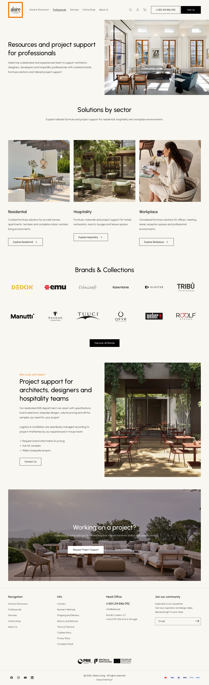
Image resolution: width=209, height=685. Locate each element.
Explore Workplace (154, 242)
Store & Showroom (18, 603)
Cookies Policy (64, 632)
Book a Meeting (123, 549)
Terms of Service (65, 627)
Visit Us (191, 9)
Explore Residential (23, 242)
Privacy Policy (63, 638)
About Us (12, 627)
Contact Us (30, 461)
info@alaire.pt (113, 609)
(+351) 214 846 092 (165, 9)
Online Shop (14, 621)
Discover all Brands (105, 343)
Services (12, 615)
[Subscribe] (197, 621)
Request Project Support (86, 549)
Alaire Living (99, 675)
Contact (61, 603)
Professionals (14, 609)
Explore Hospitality (88, 237)
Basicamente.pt (105, 679)
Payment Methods (66, 609)
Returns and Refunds (67, 621)
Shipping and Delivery (68, 615)
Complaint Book (65, 644)
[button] (130, 9)
